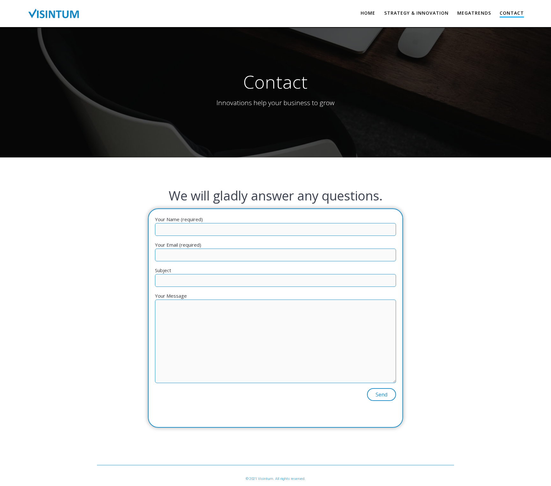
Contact (512, 13)
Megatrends (474, 13)
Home (368, 13)
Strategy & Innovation (416, 13)
